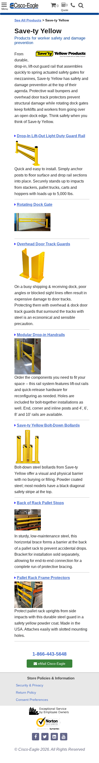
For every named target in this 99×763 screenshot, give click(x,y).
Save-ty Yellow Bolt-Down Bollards (48, 425)
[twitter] (45, 737)
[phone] (74, 5)
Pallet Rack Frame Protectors (43, 578)
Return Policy (26, 692)
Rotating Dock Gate (34, 204)
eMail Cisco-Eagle (51, 663)
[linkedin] (54, 737)
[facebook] (35, 737)
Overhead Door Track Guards (43, 244)
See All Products (27, 20)
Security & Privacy (29, 685)
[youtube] (63, 737)
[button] (80, 6)
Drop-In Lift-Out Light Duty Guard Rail (51, 136)
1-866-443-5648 (49, 654)
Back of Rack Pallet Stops (40, 503)
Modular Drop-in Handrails (41, 335)
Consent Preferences (32, 700)
